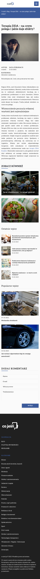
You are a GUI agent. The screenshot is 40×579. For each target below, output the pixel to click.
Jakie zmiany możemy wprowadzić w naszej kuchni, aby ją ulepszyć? (24, 249)
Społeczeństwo (6, 522)
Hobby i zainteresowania (10, 479)
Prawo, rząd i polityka (8, 503)
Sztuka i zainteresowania (10, 534)
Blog (3, 441)
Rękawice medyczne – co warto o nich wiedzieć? (24, 273)
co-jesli (3, 69)
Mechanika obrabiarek (9, 320)
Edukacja (4, 471)
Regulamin (5, 448)
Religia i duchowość (8, 514)
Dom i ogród (5, 467)
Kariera (4, 487)
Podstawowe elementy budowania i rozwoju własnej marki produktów (24, 261)
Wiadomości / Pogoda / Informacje (13, 542)
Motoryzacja (5, 491)
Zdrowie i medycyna (8, 75)
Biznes (3, 460)
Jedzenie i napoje (7, 483)
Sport (3, 526)
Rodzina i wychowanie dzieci (11, 518)
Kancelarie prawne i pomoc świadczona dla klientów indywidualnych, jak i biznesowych (25, 237)
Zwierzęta (4, 549)
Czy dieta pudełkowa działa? (13, 219)
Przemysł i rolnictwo (8, 507)
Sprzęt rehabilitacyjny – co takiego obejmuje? (19, 192)
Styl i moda (5, 530)
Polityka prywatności (9, 445)
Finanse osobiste (7, 475)
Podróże (4, 499)
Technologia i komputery (10, 538)
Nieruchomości (6, 495)
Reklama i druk (6, 510)
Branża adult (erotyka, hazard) (11, 464)
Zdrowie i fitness (7, 546)
